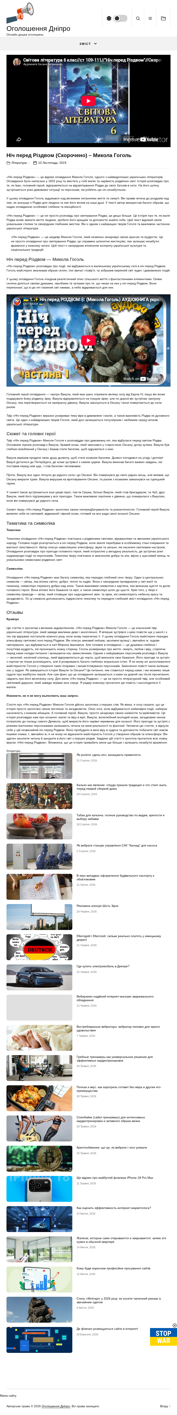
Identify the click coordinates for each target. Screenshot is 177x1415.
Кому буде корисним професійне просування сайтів (113, 1268)
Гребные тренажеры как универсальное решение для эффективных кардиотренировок (115, 1058)
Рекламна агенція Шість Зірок (97, 906)
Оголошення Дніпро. (56, 1406)
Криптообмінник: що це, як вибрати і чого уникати (112, 1147)
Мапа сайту (8, 1395)
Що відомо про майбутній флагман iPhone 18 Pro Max (115, 1177)
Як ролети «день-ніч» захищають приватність (109, 754)
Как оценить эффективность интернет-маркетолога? (114, 1208)
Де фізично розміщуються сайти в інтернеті (107, 1328)
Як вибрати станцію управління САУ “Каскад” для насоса (117, 845)
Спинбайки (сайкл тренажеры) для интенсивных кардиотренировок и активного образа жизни (111, 1119)
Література (19, 162)
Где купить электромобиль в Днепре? (103, 966)
